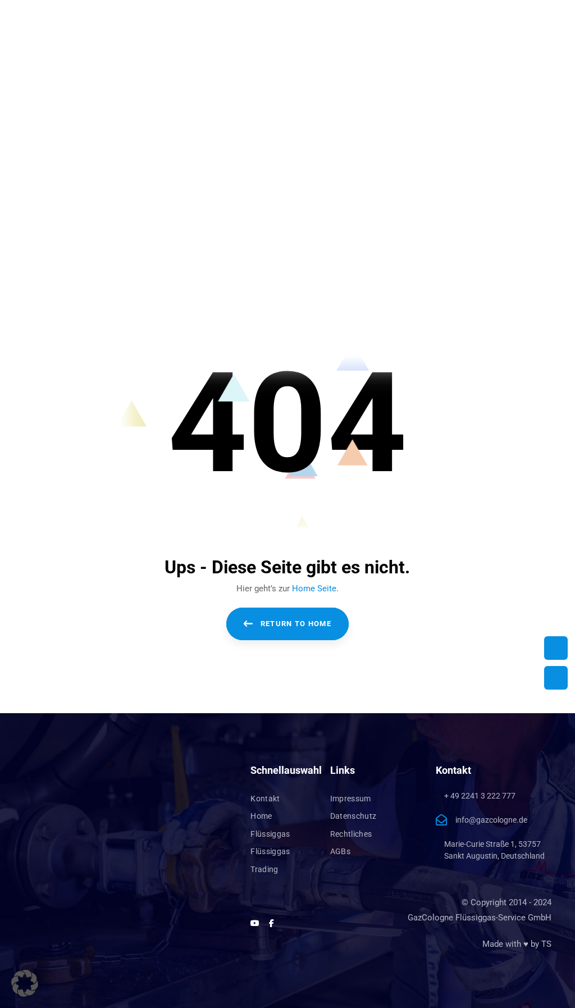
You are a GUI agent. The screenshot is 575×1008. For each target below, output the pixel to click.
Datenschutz (353, 815)
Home (261, 815)
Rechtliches (351, 833)
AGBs (340, 851)
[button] (24, 983)
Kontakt (265, 798)
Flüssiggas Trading (270, 860)
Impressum (350, 798)
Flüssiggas (270, 833)
